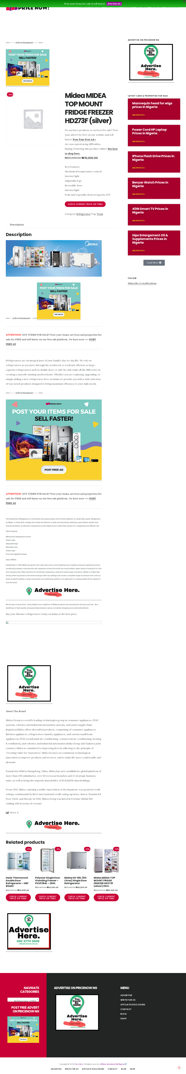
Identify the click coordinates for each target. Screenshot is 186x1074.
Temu (100, 213)
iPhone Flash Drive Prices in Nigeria (153, 158)
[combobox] (23, 1000)
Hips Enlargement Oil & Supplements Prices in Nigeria (150, 239)
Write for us (127, 999)
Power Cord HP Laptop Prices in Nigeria (149, 131)
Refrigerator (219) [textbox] (25, 1000)
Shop (123, 1018)
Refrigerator (83, 213)
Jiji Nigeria (120, 1064)
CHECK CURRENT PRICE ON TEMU (85, 204)
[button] (154, 263)
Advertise (126, 995)
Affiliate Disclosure (132, 1004)
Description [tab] (17, 224)
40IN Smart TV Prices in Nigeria (150, 211)
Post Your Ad (114, 3)
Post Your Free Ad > (84, 139)
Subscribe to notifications (142, 283)
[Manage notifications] (179, 1067)
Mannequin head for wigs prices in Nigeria (152, 105)
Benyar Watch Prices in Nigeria (150, 184)
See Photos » (138, 115)
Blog (123, 1013)
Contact (126, 1009)
